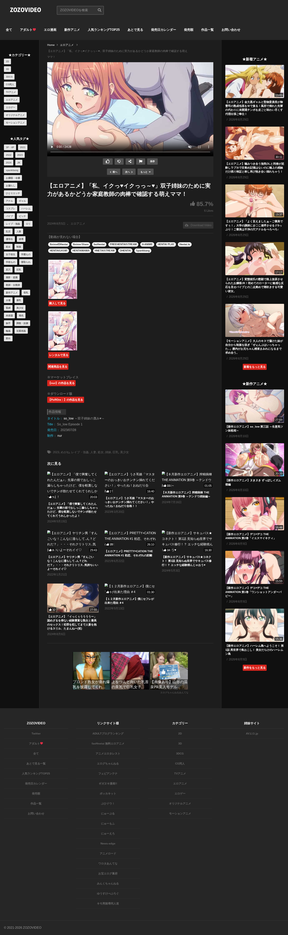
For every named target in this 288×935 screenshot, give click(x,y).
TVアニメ (11, 92)
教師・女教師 (13, 285)
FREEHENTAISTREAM (123, 244)
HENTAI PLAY (166, 244)
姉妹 (108, 452)
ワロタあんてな (108, 863)
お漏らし (10, 185)
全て (9, 29)
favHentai (99, 244)
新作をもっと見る (255, 667)
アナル (9, 201)
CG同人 (10, 84)
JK (18, 162)
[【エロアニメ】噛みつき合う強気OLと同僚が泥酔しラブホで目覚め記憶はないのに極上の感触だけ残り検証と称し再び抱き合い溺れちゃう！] (254, 143)
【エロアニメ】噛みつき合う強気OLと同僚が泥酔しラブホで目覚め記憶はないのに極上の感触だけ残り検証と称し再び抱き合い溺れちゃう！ (254, 167)
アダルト (26, 29)
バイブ (9, 216)
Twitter (36, 733)
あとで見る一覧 (36, 763)
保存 (152, 161)
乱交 (8, 231)
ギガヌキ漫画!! (108, 783)
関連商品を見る (57, 366)
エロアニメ (12, 99)
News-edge (108, 843)
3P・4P (10, 147)
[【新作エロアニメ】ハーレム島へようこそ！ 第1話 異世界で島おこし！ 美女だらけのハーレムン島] (254, 625)
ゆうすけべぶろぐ (108, 893)
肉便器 (9, 315)
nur (59, 435)
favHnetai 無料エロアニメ (108, 743)
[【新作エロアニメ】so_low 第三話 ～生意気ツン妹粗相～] (254, 406)
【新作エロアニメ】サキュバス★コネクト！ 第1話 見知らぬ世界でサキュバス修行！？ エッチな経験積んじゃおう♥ (187, 560)
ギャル (22, 201)
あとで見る (135, 29)
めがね (65, 452)
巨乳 (18, 269)
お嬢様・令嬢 (13, 178)
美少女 (20, 308)
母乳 (26, 292)
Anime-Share (81, 244)
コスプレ (10, 208)
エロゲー (10, 107)
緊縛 (8, 308)
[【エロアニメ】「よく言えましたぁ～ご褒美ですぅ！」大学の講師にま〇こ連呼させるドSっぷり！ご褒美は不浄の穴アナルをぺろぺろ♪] (254, 201)
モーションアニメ (15, 122)
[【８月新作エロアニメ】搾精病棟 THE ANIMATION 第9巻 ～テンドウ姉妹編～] (187, 480)
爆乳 (18, 300)
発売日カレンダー (163, 29)
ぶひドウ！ (108, 803)
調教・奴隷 (22, 323)
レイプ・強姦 (13, 223)
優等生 (9, 239)
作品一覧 (207, 29)
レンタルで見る (58, 355)
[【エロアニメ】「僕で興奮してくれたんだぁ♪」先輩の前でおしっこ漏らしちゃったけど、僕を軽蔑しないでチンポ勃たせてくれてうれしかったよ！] (73, 486)
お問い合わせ (231, 29)
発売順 (188, 29)
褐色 (21, 315)
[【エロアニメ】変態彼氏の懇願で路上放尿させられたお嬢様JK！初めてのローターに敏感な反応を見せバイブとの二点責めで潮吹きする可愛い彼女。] (254, 258)
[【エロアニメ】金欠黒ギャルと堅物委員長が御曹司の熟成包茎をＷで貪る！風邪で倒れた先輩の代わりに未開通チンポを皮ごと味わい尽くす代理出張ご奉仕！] (254, 81)
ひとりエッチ (13, 193)
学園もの (26, 254)
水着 (8, 300)
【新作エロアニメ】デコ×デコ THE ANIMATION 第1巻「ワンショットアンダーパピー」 (253, 591)
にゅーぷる (108, 813)
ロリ (28, 223)
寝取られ (26, 262)
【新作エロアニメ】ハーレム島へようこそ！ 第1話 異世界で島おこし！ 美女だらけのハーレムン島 (254, 649)
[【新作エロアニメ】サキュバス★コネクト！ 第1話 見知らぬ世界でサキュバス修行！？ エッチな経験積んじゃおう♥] (187, 541)
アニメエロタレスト (108, 753)
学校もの (10, 262)
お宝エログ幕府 (108, 873)
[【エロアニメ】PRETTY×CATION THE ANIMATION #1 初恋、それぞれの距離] (130, 538)
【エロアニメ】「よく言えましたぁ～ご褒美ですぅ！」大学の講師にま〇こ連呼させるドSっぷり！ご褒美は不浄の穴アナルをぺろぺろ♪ (254, 225)
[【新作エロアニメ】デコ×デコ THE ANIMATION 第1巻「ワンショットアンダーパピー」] (254, 567)
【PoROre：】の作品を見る (65, 399)
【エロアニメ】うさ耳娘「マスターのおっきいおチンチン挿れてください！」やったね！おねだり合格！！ (129, 502)
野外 (8, 338)
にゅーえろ (108, 833)
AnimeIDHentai (59, 244)
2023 (20, 155)
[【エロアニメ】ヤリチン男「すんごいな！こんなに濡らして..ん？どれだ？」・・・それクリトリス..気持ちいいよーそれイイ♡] (73, 541)
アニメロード (108, 853)
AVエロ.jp (252, 733)
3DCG (9, 76)
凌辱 (21, 239)
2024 (8, 162)
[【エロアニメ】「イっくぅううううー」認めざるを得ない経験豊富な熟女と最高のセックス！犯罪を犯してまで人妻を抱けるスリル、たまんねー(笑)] (73, 598)
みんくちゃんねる (108, 883)
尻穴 (8, 269)
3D (7, 69)
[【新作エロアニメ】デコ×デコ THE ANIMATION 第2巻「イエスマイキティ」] (254, 513)
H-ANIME (147, 244)
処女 (8, 246)
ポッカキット (108, 793)
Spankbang (143, 250)
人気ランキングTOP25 (104, 29)
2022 (8, 155)
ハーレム (26, 208)
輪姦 (8, 331)
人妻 (18, 231)
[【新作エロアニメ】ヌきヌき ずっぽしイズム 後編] (254, 459)
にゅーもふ (108, 823)
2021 (22, 147)
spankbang (12, 170)
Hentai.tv (184, 244)
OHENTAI (125, 250)
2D (7, 61)
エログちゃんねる (108, 763)
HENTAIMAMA (81, 250)
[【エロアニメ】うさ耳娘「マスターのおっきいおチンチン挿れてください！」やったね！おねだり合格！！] (130, 483)
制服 (18, 246)
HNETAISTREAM (105, 250)
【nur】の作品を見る (61, 383)
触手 (8, 323)
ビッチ (22, 216)
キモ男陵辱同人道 (108, 903)
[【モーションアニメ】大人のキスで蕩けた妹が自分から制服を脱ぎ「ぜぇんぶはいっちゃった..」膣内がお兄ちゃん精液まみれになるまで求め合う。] (254, 320)
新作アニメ (72, 29)
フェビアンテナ (108, 773)
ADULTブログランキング (108, 733)
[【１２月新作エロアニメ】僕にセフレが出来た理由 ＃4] (130, 589)
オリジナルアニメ (15, 115)
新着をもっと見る (255, 366)
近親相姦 (21, 331)
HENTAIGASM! (58, 250)
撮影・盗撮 (12, 277)
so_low (69, 418)
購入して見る (57, 303)
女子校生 (10, 254)
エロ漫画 (50, 29)
